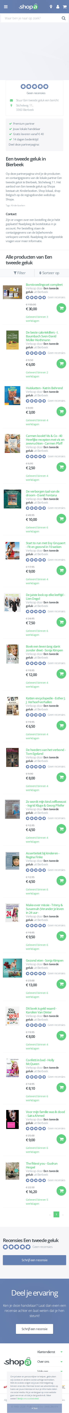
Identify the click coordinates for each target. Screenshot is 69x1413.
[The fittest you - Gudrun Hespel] (12, 1184)
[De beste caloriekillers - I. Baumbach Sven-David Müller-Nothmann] (12, 354)
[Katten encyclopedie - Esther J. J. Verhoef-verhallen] (12, 718)
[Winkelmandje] (64, 6)
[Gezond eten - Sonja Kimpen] (12, 979)
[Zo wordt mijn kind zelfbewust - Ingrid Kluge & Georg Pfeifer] (12, 822)
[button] (50, 6)
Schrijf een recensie (34, 1260)
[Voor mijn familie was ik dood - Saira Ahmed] (12, 1132)
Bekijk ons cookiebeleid (28, 1398)
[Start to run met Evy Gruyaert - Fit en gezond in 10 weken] (12, 563)
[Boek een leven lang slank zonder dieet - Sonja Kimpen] (12, 667)
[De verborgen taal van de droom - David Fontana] (12, 512)
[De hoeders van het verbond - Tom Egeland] (12, 770)
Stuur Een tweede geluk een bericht (36, 100)
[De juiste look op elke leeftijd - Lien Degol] (12, 615)
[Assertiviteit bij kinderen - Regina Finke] (12, 873)
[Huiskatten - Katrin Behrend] (12, 406)
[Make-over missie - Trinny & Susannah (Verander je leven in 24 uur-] (12, 927)
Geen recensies (36, 93)
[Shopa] (28, 6)
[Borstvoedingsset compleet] (12, 303)
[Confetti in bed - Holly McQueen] (12, 1080)
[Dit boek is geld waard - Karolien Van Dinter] (12, 1029)
